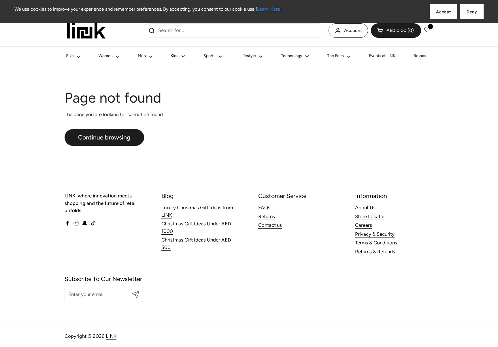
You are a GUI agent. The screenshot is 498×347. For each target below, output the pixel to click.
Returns (266, 216)
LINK (111, 336)
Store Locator (370, 216)
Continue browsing (104, 137)
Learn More (268, 9)
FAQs (264, 207)
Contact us (270, 225)
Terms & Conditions (376, 243)
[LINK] (86, 30)
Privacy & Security (375, 234)
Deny (472, 12)
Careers (363, 225)
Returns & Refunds (375, 251)
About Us (365, 207)
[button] (396, 30)
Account (353, 30)
